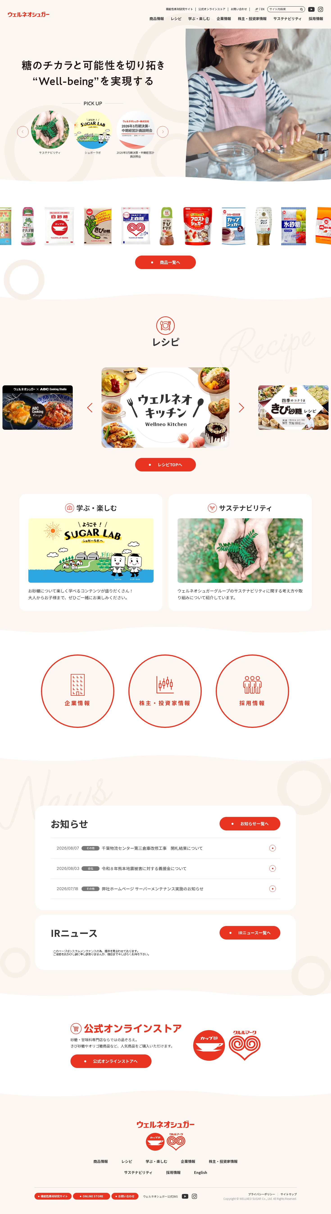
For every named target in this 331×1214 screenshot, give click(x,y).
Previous (23, 132)
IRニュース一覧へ (254, 932)
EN (262, 9)
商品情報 (157, 18)
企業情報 (224, 18)
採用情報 (316, 18)
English (200, 1172)
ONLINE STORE (93, 1196)
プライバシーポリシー (261, 1194)
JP (256, 9)
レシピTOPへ (170, 464)
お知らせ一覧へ (254, 823)
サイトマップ (289, 1194)
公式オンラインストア (211, 9)
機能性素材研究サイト (179, 9)
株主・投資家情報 (252, 18)
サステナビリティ (287, 18)
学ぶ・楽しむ (199, 18)
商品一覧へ (170, 262)
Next (162, 132)
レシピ (176, 18)
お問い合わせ (239, 9)
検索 (301, 9)
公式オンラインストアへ (115, 1061)
